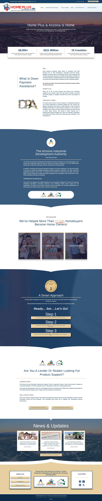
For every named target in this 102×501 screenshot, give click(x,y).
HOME (41, 7)
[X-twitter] (83, 485)
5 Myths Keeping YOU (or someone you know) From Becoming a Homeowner (27, 443)
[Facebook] (80, 481)
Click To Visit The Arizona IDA (49, 187)
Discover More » (28, 446)
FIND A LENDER (65, 7)
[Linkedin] (80, 485)
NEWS (72, 7)
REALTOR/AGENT (79, 7)
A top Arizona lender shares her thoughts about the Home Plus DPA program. (74, 443)
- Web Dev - (51, 499)
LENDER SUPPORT (91, 7)
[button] (71, 1)
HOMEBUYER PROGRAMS (51, 7)
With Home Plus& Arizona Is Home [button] (29, 255)
